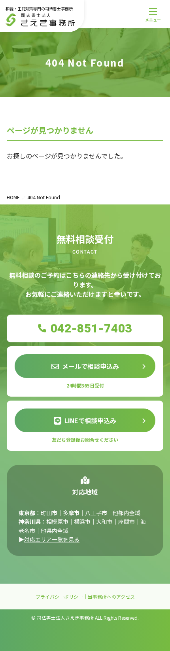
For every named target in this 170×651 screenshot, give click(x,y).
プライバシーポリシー (59, 596)
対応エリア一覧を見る (51, 539)
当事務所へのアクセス (111, 596)
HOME (13, 197)
